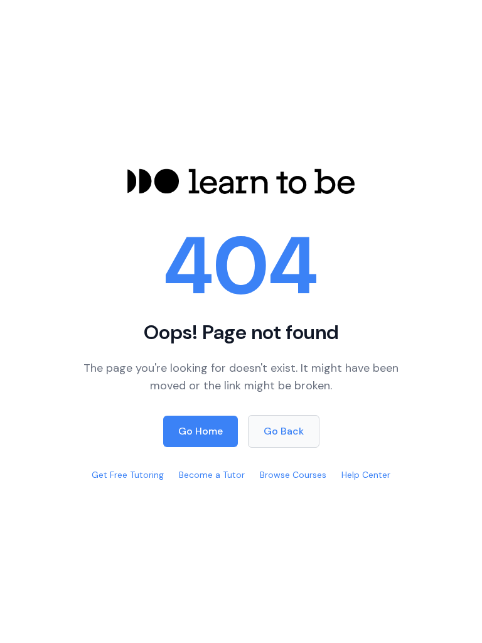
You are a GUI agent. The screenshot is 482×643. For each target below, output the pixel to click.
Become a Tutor (212, 474)
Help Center (365, 474)
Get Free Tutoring (128, 474)
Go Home (200, 431)
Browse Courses (293, 474)
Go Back (284, 431)
